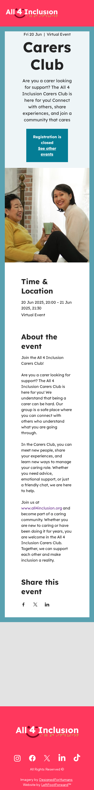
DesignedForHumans (56, 779)
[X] (47, 758)
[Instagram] (17, 758)
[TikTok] (77, 758)
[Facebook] (32, 758)
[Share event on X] (35, 604)
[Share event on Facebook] (23, 604)
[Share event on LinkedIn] (47, 604)
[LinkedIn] (62, 758)
